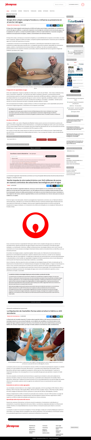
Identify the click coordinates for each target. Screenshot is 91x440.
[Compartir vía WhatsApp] (61, 25)
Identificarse (32, 425)
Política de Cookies (58, 431)
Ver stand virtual (52, 139)
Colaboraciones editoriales (59, 435)
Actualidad (14, 11)
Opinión (20, 11)
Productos (26, 11)
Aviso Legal (21, 162)
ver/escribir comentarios (35, 302)
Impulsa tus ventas (70, 171)
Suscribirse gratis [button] (73, 4)
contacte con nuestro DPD (44, 167)
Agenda (40, 11)
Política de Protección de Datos (30, 162)
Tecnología (33, 11)
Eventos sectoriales (70, 174)
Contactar (45, 425)
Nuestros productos (45, 430)
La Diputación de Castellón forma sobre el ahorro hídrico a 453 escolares (74, 121)
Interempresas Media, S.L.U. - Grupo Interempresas (47, 438)
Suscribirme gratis (51, 156)
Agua (8, 11)
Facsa (53, 409)
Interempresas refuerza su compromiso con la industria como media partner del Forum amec (75, 128)
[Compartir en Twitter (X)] (54, 25)
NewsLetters (32, 429)
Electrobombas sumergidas (78, 53)
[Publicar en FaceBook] (51, 25)
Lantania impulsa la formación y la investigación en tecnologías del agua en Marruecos (74, 142)
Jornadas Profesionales (71, 170)
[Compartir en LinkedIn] (58, 25)
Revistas (52, 11)
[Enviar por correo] (48, 25)
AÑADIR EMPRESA (74, 427)
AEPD (33, 168)
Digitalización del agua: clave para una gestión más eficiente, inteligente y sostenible (74, 135)
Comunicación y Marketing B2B (73, 173)
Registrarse (32, 427)
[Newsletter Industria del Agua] (75, 74)
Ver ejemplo (32, 153)
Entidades (45, 11)
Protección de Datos (59, 428)
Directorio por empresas (73, 164)
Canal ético (45, 427)
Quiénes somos (46, 433)
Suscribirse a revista (32, 432)
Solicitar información (41, 139)
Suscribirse (75, 91)
